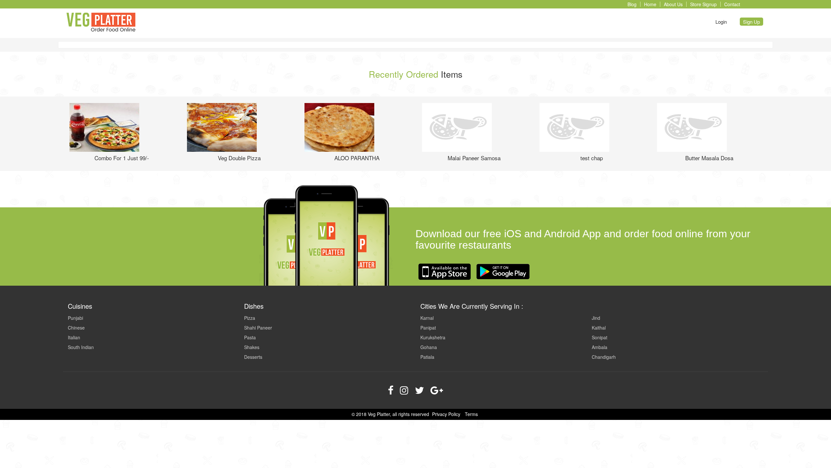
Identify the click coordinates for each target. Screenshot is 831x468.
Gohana (428, 347)
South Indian (81, 347)
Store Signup (703, 4)
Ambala (599, 347)
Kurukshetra (432, 337)
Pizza (249, 318)
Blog (632, 4)
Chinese (76, 327)
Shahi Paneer (258, 327)
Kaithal (599, 327)
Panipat (428, 327)
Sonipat (599, 337)
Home (650, 4)
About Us (673, 4)
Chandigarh (604, 357)
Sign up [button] (751, 21)
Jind (596, 318)
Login (721, 21)
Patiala (427, 357)
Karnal (427, 318)
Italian (74, 337)
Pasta (250, 337)
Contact (732, 4)
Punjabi (75, 318)
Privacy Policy (446, 414)
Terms (471, 414)
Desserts (253, 357)
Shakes (251, 347)
